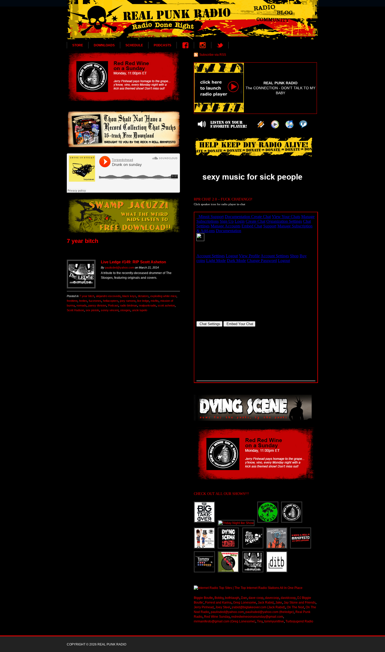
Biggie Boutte (203, 598)
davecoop (272, 598)
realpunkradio (147, 305)
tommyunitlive (274, 621)
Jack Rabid (266, 602)
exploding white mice (163, 296)
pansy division (97, 305)
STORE (77, 45)
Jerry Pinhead (204, 607)
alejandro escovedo (108, 296)
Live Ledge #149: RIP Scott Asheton (133, 262)
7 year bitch (86, 296)
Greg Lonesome (244, 602)
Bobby (218, 598)
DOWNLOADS (104, 45)
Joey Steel (222, 607)
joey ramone (128, 300)
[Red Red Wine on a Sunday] (123, 76)
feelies (83, 300)
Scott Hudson (75, 310)
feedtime (72, 300)
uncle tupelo (139, 310)
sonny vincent (110, 310)
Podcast (113, 305)
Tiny (260, 621)
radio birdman (128, 305)
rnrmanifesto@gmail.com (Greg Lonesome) (224, 621)
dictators (143, 296)
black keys (129, 296)
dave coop (256, 598)
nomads (81, 305)
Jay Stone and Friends (300, 602)
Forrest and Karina (218, 602)
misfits (155, 300)
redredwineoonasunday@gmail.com (257, 616)
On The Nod (295, 607)
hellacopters (110, 300)
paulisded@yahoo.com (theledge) (269, 612)
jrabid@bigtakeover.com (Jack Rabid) (258, 607)
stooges (125, 310)
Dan (244, 598)
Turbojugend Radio (299, 621)
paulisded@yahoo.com (119, 267)
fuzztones (95, 300)
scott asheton (166, 305)
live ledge (143, 300)
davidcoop (288, 598)
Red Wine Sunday (217, 616)
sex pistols (92, 310)
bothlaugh (232, 598)
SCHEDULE (134, 45)
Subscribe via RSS (212, 55)
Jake (278, 602)
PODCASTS (162, 45)
